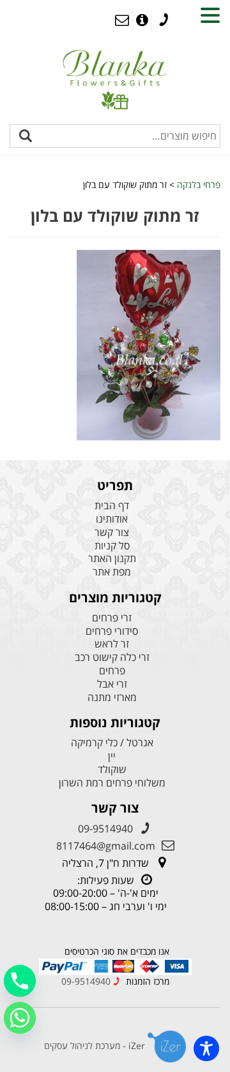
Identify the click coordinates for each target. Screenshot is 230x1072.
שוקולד (112, 769)
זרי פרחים (112, 618)
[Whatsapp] (20, 1018)
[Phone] (20, 981)
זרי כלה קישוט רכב (112, 657)
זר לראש (112, 644)
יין (112, 756)
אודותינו (112, 519)
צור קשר (112, 532)
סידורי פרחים (112, 631)
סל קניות (112, 546)
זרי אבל (112, 684)
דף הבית (112, 505)
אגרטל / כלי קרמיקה (112, 743)
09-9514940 (105, 829)
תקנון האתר (112, 558)
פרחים (112, 670)
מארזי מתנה (112, 697)
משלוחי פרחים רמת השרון (112, 783)
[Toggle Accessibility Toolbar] (206, 1048)
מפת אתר (112, 572)
